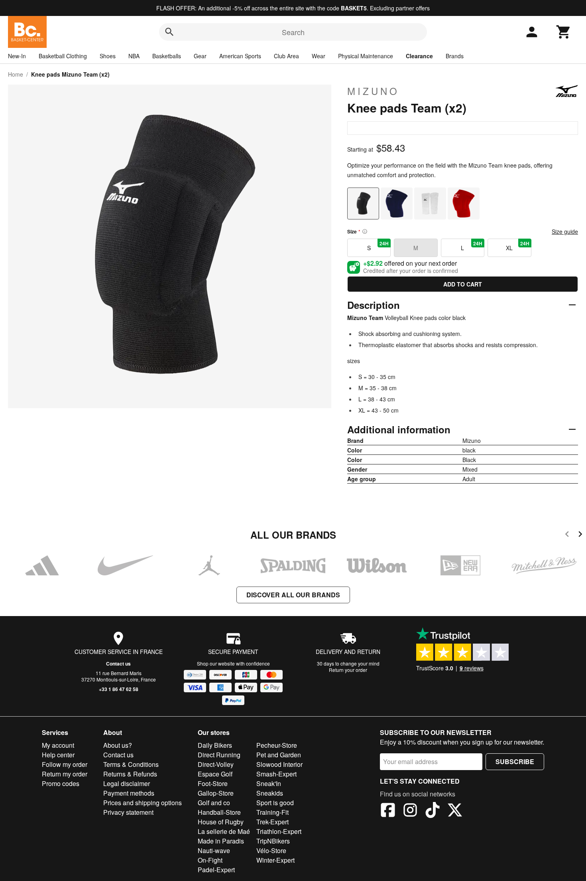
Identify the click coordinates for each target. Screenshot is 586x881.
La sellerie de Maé (224, 831)
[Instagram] (410, 811)
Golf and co (214, 802)
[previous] (567, 535)
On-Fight (210, 860)
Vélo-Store (271, 850)
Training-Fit (272, 812)
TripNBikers (273, 840)
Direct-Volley (216, 764)
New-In (17, 56)
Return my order (64, 773)
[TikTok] (432, 811)
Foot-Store (213, 783)
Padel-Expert (216, 869)
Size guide (565, 231)
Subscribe (515, 761)
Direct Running (219, 754)
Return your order (348, 669)
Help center (58, 754)
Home (15, 74)
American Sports (240, 56)
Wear (318, 56)
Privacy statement (128, 812)
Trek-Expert (272, 821)
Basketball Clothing (63, 56)
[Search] (169, 32)
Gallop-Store (216, 793)
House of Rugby (221, 821)
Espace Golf (215, 773)
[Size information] (365, 231)
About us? (117, 745)
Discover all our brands (293, 594)
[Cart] (564, 32)
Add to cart (462, 284)
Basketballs (166, 56)
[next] (580, 535)
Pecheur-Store (276, 745)
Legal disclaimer (126, 783)
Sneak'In (268, 783)
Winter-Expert (275, 860)
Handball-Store (219, 812)
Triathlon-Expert (278, 831)
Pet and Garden (278, 754)
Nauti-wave (214, 850)
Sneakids (269, 793)
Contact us (118, 663)
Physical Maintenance (365, 56)
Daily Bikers (215, 745)
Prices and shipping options (142, 802)
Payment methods (128, 793)
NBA (134, 56)
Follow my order (64, 764)
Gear (200, 56)
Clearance (419, 56)
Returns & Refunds (130, 773)
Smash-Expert (276, 773)
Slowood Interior (279, 764)
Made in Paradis (221, 840)
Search (293, 32)
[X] (455, 811)
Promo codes (60, 783)
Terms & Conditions (131, 764)
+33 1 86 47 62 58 (118, 689)
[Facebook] (388, 811)
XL (517, 246)
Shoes (108, 56)
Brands (455, 56)
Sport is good (275, 802)
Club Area (286, 56)
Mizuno (373, 91)
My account (58, 745)
